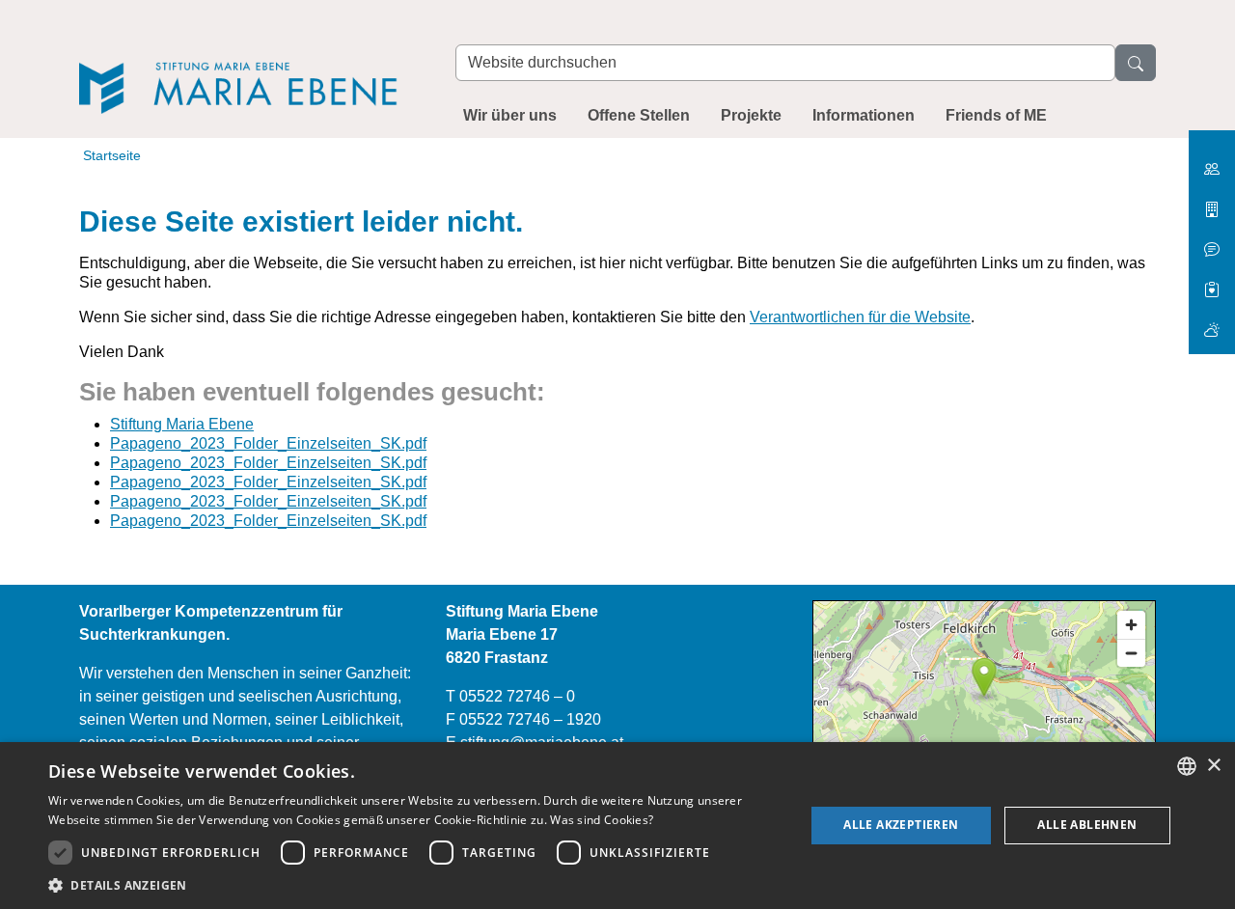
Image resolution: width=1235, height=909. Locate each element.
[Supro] (1212, 282)
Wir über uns (510, 115)
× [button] (1213, 765)
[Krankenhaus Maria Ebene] (1212, 202)
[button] (415, 885)
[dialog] (617, 825)
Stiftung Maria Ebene (182, 424)
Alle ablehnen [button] (1087, 824)
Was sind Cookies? (601, 820)
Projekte (751, 115)
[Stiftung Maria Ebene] (248, 59)
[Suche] (1135, 62)
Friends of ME (996, 115)
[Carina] (1212, 322)
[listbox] (1186, 766)
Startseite (112, 155)
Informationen (863, 115)
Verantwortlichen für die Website (860, 317)
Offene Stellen (639, 115)
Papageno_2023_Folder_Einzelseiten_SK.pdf (268, 443)
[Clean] (1212, 242)
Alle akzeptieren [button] (900, 824)
